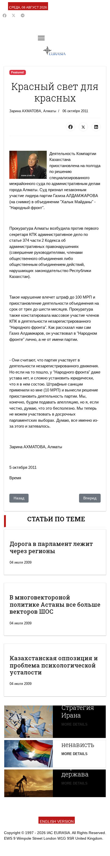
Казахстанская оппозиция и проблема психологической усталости (54, 665)
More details (74, 724)
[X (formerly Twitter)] (83, 126)
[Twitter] (13, 15)
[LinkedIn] (96, 126)
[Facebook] (4, 15)
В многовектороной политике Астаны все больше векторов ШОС (55, 604)
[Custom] (23, 15)
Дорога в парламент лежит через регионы (51, 547)
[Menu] (41, 38)
